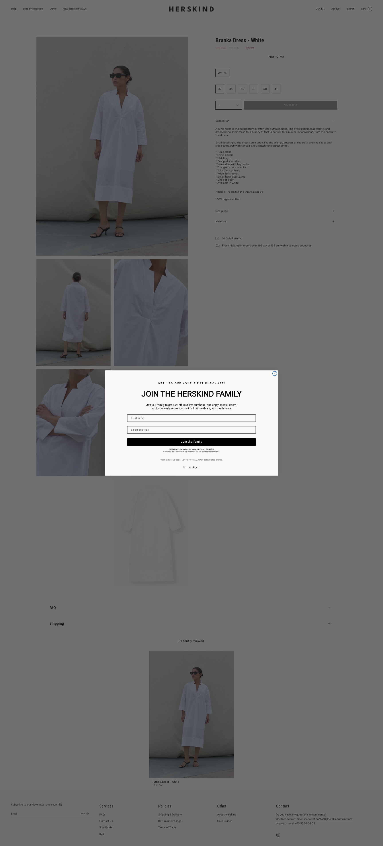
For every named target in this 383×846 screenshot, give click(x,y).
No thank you (191, 467)
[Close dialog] (275, 373)
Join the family (191, 441)
